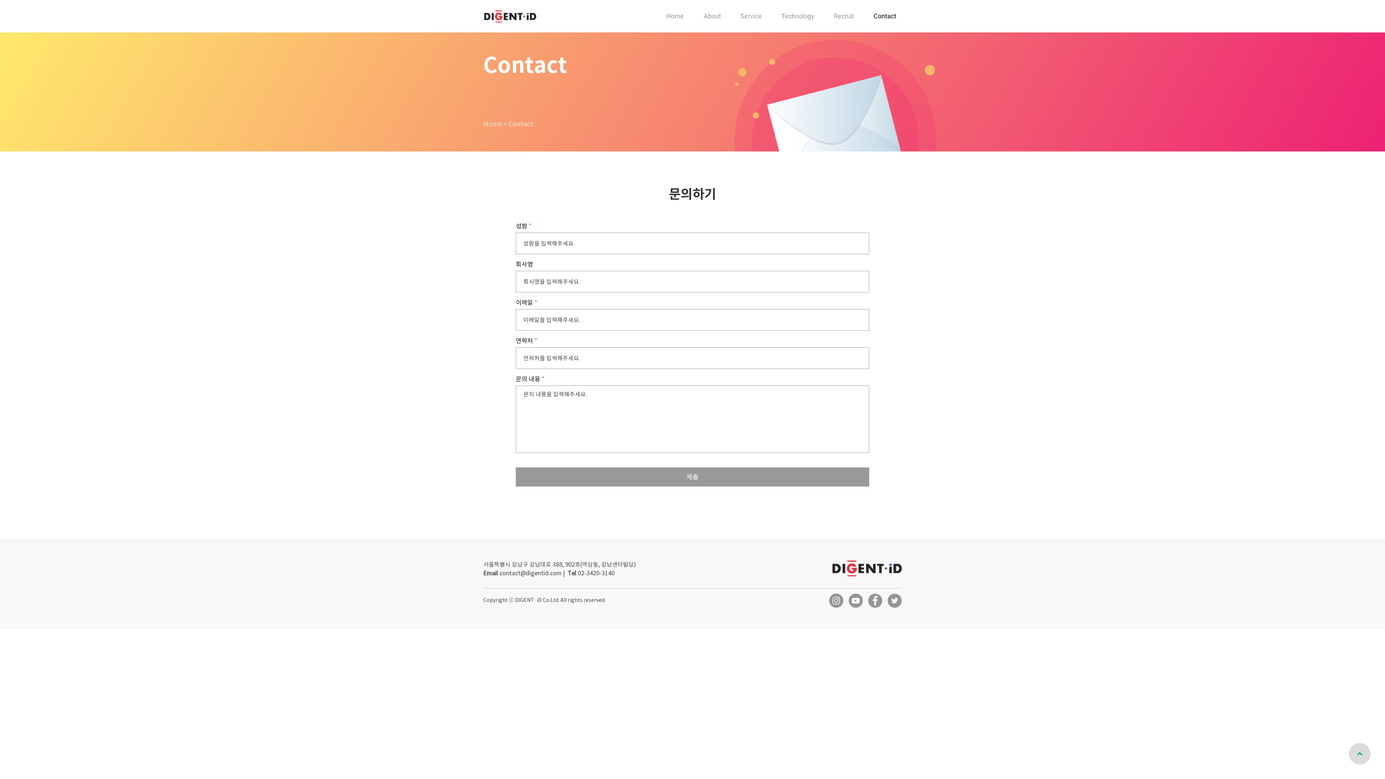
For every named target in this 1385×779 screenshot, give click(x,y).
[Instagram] (836, 601)
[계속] (1360, 754)
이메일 (524, 303)
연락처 (524, 341)
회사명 (524, 264)
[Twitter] (895, 601)
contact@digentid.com (531, 573)
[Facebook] (875, 601)
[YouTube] (856, 601)
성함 (521, 226)
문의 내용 (528, 379)
